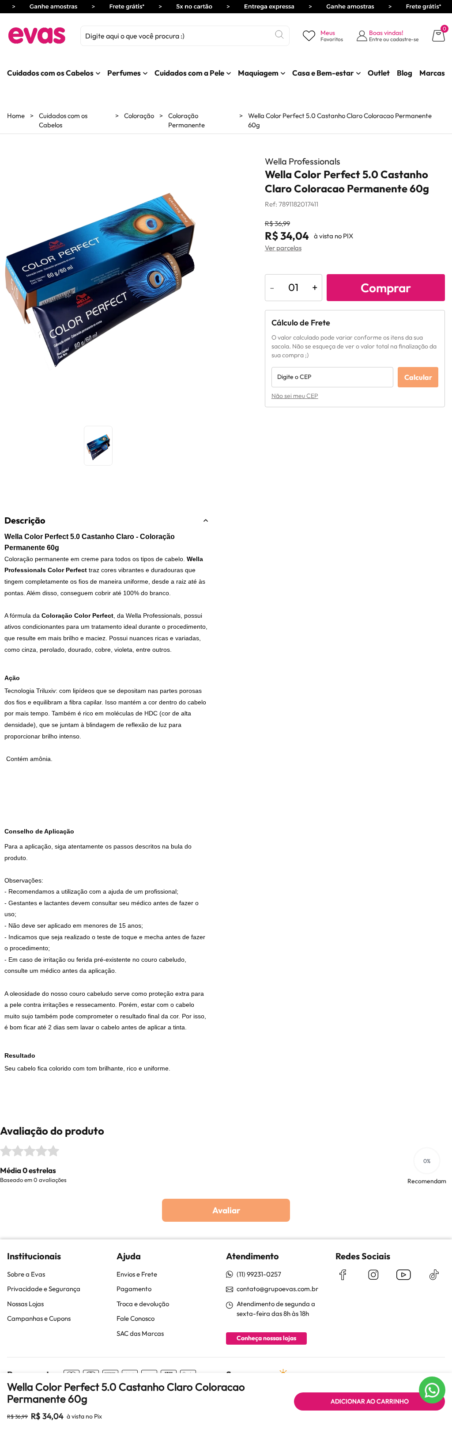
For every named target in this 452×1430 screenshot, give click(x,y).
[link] (50, 73)
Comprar (386, 287)
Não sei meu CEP (294, 396)
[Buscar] (279, 34)
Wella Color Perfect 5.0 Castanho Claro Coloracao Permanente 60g (340, 120)
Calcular (418, 377)
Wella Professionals (302, 161)
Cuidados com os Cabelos (63, 120)
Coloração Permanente (186, 120)
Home (16, 115)
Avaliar (226, 1210)
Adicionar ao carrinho (370, 1401)
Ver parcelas (283, 248)
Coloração (139, 115)
